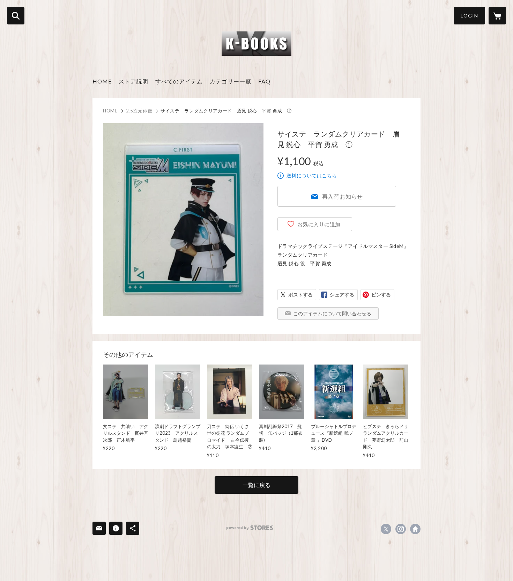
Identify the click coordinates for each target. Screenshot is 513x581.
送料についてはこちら (312, 175)
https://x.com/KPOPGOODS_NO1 (386, 529)
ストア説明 (133, 81)
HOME (102, 81)
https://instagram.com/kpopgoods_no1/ (400, 529)
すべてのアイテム (179, 81)
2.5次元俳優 (139, 110)
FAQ (264, 81)
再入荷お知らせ (342, 196)
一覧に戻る (256, 484)
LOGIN (469, 16)
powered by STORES (250, 527)
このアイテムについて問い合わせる (332, 313)
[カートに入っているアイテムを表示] (497, 15)
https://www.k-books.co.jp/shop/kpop (415, 529)
